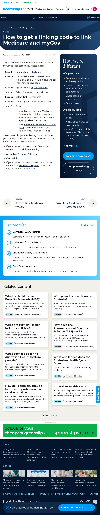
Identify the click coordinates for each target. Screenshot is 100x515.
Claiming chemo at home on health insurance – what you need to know (60, 484)
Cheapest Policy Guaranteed (29, 252)
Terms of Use (27, 494)
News (8, 444)
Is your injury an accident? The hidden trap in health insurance (85, 483)
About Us (60, 9)
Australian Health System (24, 343)
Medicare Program (34, 76)
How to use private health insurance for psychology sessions (36, 483)
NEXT (54, 55)
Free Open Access (23, 266)
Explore (42, 9)
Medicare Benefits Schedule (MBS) (28, 314)
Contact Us (11, 494)
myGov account (39, 87)
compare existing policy (78, 168)
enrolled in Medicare (30, 72)
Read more (69, 146)
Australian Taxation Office (20, 154)
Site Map (94, 494)
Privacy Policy (46, 494)
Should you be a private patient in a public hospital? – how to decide (13, 484)
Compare (51, 9)
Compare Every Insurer (26, 231)
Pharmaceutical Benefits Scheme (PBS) (78, 346)
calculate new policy (78, 156)
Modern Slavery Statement (71, 494)
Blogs (8, 466)
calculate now (82, 9)
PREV (48, 55)
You (37, 9)
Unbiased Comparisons (26, 242)
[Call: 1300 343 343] (95, 9)
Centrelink (11, 158)
